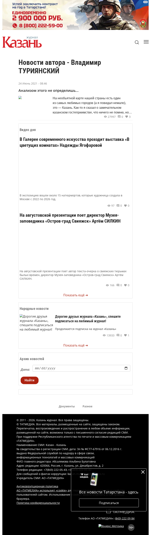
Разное (87, 406)
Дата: (25, 369)
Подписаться (109, 503)
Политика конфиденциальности (38, 503)
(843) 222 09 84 (124, 518)
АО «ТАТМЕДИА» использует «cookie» (42, 490)
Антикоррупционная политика (37, 486)
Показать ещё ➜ (75, 295)
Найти (30, 380)
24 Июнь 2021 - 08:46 (32, 83)
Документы (67, 406)
